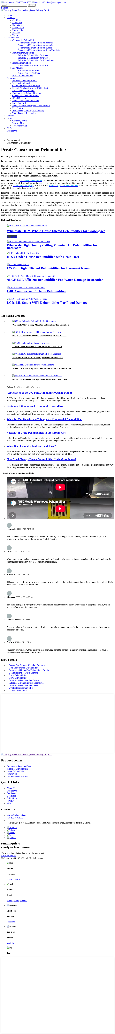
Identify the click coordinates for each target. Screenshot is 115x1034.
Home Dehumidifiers (21, 63)
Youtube (10, 943)
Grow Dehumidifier (17, 675)
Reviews (16, 32)
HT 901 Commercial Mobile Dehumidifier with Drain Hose (39, 336)
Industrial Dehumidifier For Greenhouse (26, 683)
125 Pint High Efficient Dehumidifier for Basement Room (48, 268)
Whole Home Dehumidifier (21, 688)
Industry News (18, 123)
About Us (11, 17)
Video (15, 35)
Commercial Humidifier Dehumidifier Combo (29, 670)
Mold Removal (19, 103)
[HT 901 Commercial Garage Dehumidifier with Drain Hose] (37, 375)
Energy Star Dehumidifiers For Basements (27, 665)
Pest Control (17, 108)
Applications (12, 78)
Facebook (11, 922)
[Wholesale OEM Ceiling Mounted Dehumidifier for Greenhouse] (34, 321)
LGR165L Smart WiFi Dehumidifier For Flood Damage (47, 302)
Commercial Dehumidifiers (24, 40)
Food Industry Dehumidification (26, 93)
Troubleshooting (19, 126)
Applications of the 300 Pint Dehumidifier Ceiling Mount (39, 392)
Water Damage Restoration (24, 113)
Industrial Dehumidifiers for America (34, 55)
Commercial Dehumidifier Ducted (24, 685)
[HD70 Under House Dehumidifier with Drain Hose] (23, 253)
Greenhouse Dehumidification (25, 95)
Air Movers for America (28, 70)
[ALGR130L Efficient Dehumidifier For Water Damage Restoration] (32, 276)
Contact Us (12, 131)
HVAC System (19, 98)
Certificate (16, 20)
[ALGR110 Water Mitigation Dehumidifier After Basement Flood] (33, 365)
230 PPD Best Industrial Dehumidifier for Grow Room (37, 347)
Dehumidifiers (13, 37)
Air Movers (17, 68)
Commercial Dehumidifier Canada (24, 680)
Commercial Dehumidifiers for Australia (35, 45)
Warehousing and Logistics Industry (28, 110)
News (9, 118)
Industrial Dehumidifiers (23, 53)
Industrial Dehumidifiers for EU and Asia (36, 60)
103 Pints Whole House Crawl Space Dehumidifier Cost (37, 357)
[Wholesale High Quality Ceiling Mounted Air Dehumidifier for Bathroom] (28, 241)
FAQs (9, 128)
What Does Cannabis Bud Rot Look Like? (31, 446)
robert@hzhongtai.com (55, 2)
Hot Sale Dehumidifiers (22, 75)
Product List (17, 30)
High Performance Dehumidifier (23, 668)
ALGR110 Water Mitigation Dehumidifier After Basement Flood (41, 368)
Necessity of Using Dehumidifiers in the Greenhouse (36, 432)
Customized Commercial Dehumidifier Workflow (35, 405)
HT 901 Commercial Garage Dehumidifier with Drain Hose (39, 379)
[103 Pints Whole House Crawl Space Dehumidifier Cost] (36, 354)
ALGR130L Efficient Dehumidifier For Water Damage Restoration (55, 279)
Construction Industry (22, 83)
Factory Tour (18, 27)
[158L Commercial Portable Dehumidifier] (26, 287)
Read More (12, 237)
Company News (19, 121)
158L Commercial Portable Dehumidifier (36, 291)
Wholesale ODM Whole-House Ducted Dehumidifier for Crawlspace (56, 231)
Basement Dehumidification (24, 80)
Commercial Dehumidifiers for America (35, 43)
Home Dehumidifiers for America (33, 65)
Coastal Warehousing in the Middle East (30, 88)
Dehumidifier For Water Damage (23, 673)
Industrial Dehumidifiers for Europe (34, 58)
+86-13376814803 (23, 2)
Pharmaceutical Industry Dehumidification (31, 105)
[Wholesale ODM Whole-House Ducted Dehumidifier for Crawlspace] (27, 225)
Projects (10, 115)
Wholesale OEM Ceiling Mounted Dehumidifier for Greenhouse (41, 325)
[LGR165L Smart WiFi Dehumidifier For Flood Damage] (27, 299)
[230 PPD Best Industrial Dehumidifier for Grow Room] (31, 343)
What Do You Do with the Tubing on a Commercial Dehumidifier (44, 419)
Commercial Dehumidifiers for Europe (35, 48)
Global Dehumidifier (18, 690)
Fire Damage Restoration (23, 90)
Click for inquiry (8, 855)
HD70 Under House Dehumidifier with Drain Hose (43, 257)
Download (17, 22)
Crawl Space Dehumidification (26, 85)
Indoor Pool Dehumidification (25, 100)
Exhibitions (17, 25)
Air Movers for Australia (29, 73)
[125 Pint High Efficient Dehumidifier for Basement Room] (18, 264)
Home (9, 15)
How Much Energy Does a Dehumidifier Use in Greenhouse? (41, 459)
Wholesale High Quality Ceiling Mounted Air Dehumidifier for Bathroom (52, 246)
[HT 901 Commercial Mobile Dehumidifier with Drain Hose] (36, 332)
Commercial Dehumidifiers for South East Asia (39, 50)
